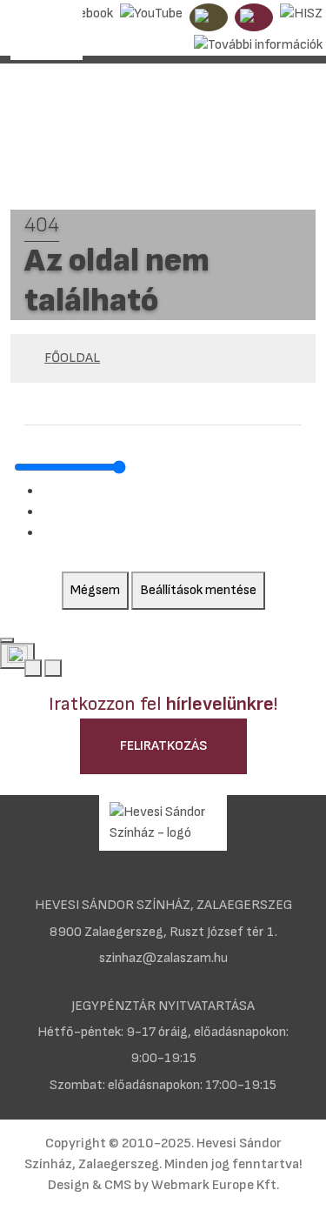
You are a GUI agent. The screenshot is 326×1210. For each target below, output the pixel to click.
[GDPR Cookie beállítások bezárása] (7, 640)
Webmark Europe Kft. (215, 1185)
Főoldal (72, 358)
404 (41, 224)
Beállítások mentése (198, 590)
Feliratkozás (163, 746)
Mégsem (95, 590)
